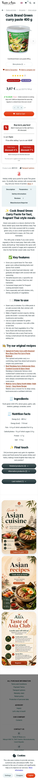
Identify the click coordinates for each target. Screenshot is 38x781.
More (29, 184)
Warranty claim (19, 693)
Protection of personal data (19, 699)
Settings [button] (8, 775)
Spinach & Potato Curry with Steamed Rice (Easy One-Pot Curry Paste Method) (20, 353)
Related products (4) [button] (18, 466)
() (25, 76)
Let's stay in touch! (19, 711)
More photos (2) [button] (18, 64)
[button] (33, 41)
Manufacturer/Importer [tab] (19, 203)
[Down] (14, 107)
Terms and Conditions (19, 684)
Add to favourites (11, 70)
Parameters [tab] (25, 189)
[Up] (22, 107)
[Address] (19, 733)
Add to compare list (28, 70)
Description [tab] (10, 189)
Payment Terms (19, 687)
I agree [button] (30, 775)
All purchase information (19, 681)
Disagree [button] (19, 775)
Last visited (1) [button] (18, 481)
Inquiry (19, 708)
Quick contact (19, 750)
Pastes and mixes (11, 10)
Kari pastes (22, 10)
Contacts (19, 720)
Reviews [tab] (19, 198)
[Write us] (19, 746)
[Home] (8, 3)
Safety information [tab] (19, 194)
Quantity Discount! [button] (13, 80)
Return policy (19, 696)
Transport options (28, 168)
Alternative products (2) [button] (17, 471)
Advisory (19, 705)
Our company (19, 717)
